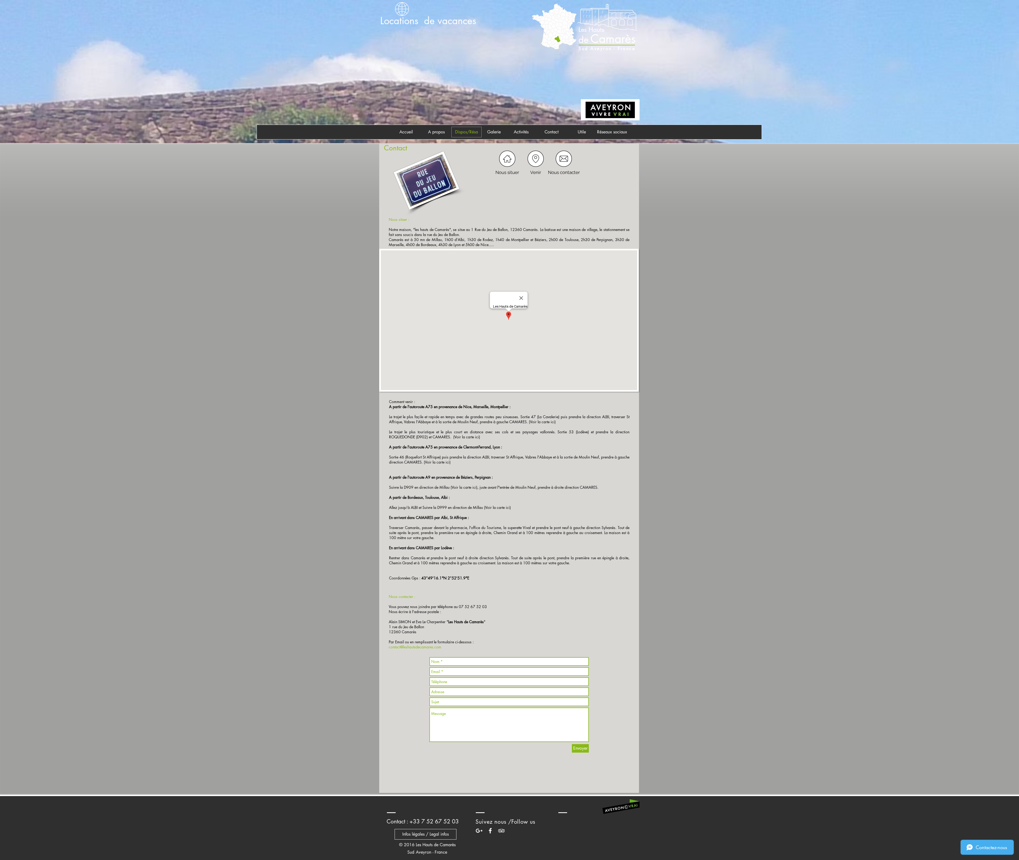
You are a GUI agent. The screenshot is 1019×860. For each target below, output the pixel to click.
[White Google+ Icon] (479, 830)
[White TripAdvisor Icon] (501, 830)
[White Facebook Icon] (490, 830)
